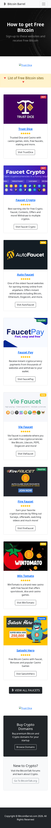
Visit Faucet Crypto (26, 226)
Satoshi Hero (25, 650)
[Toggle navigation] (44, 4)
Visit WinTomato (25, 602)
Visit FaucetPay (26, 379)
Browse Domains (25, 747)
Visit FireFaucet (25, 528)
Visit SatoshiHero (25, 673)
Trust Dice (25, 129)
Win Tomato (25, 576)
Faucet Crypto (25, 200)
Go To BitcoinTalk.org (25, 780)
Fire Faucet (25, 501)
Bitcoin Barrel (16, 4)
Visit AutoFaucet (25, 304)
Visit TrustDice (25, 152)
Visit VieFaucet (25, 453)
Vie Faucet (25, 427)
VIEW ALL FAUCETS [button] (27, 690)
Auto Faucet (25, 274)
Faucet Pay (25, 352)
